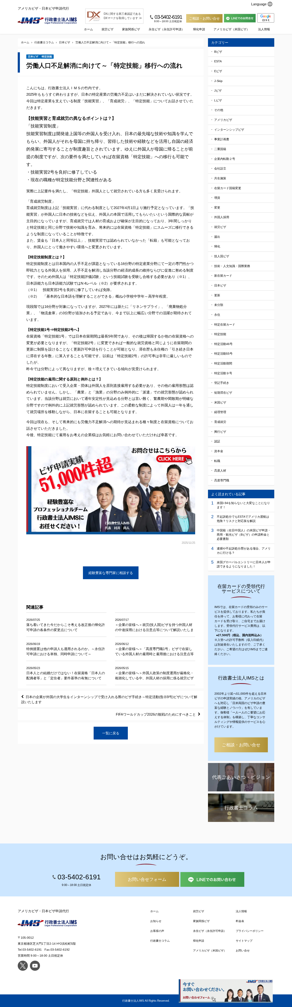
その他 (218, 109)
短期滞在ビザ (223, 392)
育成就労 (220, 421)
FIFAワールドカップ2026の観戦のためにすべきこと (156, 714)
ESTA (218, 61)
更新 (217, 295)
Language (259, 4)
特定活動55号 (223, 353)
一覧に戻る (110, 733)
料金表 (240, 921)
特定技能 (47, 56)
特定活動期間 (223, 363)
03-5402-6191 (168, 16)
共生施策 (220, 178)
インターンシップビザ (229, 129)
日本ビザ (33, 56)
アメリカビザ (223, 119)
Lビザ (218, 100)
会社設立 (220, 168)
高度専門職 (221, 480)
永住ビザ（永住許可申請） (166, 29)
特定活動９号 (223, 373)
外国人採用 (221, 217)
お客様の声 (157, 931)
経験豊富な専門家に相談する (110, 572)
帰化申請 (199, 29)
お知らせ (155, 921)
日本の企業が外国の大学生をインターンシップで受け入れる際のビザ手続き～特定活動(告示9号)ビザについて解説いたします (109, 699)
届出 (217, 236)
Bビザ (218, 51)
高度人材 (220, 470)
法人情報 (264, 29)
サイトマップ (244, 940)
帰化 (217, 246)
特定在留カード (224, 324)
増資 (217, 197)
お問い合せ (243, 950)
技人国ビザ (221, 256)
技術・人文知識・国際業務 (232, 266)
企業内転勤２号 (224, 158)
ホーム (88, 29)
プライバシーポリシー (250, 931)
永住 (217, 314)
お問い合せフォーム (147, 879)
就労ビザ (108, 29)
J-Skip (218, 80)
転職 (217, 460)
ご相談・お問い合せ (204, 18)
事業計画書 (221, 139)
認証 (217, 441)
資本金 (218, 451)
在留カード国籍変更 (227, 188)
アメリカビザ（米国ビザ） (231, 29)
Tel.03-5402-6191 (30, 949)
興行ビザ (220, 431)
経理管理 (220, 412)
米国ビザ (220, 402)
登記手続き (221, 382)
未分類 (218, 304)
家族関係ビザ (131, 29)
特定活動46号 (223, 343)
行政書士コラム (160, 940)
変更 (217, 207)
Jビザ (218, 90)
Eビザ (218, 71)
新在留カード (223, 275)
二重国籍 (220, 149)
